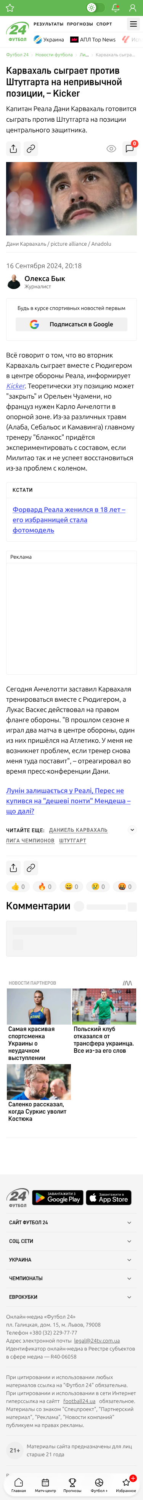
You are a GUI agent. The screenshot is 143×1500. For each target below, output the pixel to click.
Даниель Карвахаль (78, 830)
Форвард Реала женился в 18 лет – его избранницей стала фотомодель (69, 519)
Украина (53, 40)
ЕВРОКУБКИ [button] (23, 1297)
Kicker (15, 386)
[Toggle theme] (95, 7)
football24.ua (79, 1401)
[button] (71, 931)
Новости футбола (54, 54)
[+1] (10, 8)
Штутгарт (73, 841)
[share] (13, 148)
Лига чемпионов (30, 841)
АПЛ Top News (98, 40)
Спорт (104, 24)
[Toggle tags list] (132, 829)
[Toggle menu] (133, 23)
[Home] (17, 39)
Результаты (49, 24)
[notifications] (115, 8)
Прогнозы (80, 24)
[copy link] (31, 148)
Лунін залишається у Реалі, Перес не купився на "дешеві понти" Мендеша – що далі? (68, 801)
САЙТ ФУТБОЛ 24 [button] (28, 1223)
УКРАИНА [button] (20, 1260)
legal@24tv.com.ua (97, 1341)
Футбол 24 (17, 54)
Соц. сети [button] (21, 1241)
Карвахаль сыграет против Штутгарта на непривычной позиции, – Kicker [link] (116, 54)
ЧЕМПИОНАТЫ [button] (26, 1279)
